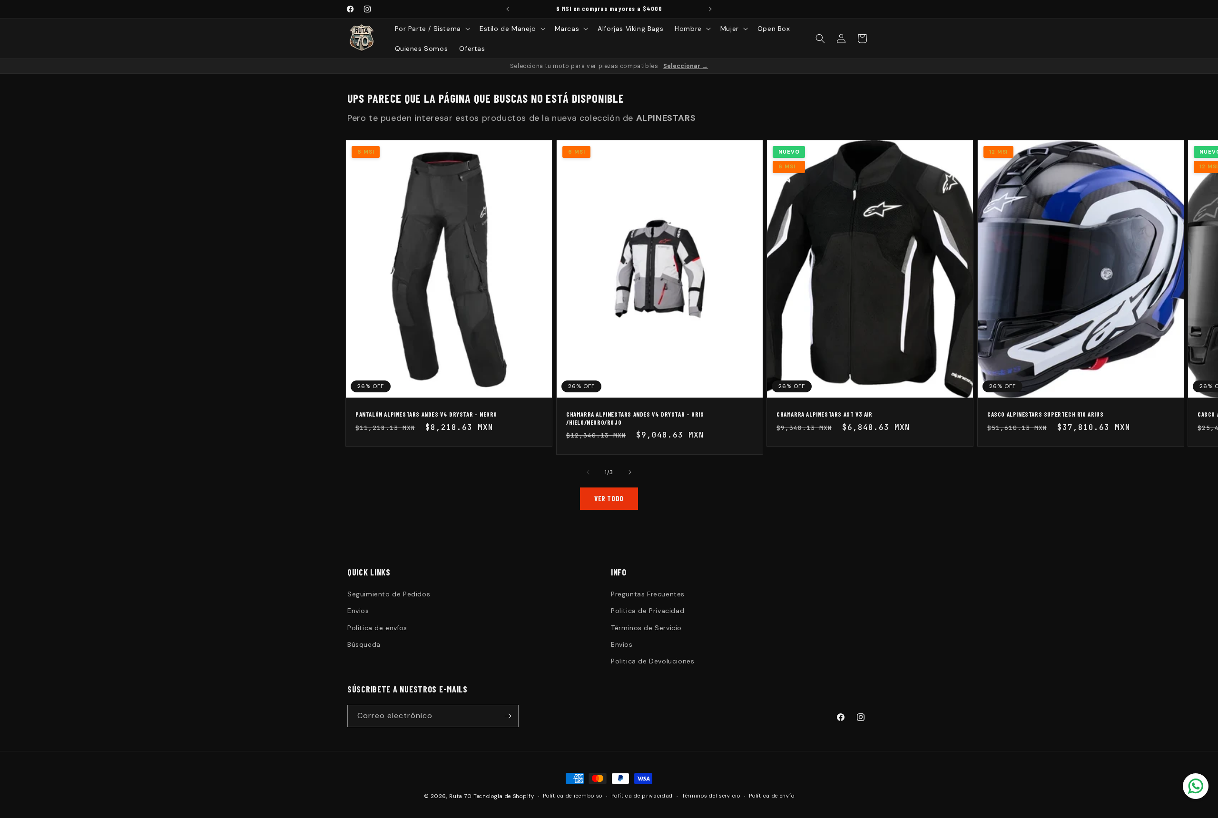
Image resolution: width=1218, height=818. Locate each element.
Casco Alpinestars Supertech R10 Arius (1045, 414)
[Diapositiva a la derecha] (629, 472)
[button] (431, 29)
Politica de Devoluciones (652, 661)
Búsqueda (364, 644)
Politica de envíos (377, 627)
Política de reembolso (572, 795)
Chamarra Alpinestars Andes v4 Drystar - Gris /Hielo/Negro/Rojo (635, 418)
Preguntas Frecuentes (648, 594)
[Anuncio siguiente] (710, 9)
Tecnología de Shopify (503, 796)
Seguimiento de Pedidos (388, 594)
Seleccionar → (685, 66)
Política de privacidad (642, 795)
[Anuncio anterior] (507, 9)
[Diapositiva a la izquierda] (588, 472)
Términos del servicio (711, 795)
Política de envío (771, 795)
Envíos (622, 644)
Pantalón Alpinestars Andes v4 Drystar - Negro (426, 414)
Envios (358, 610)
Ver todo (609, 498)
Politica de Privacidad (647, 610)
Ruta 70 (460, 796)
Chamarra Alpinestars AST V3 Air (824, 414)
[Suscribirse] (507, 716)
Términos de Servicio (646, 627)
